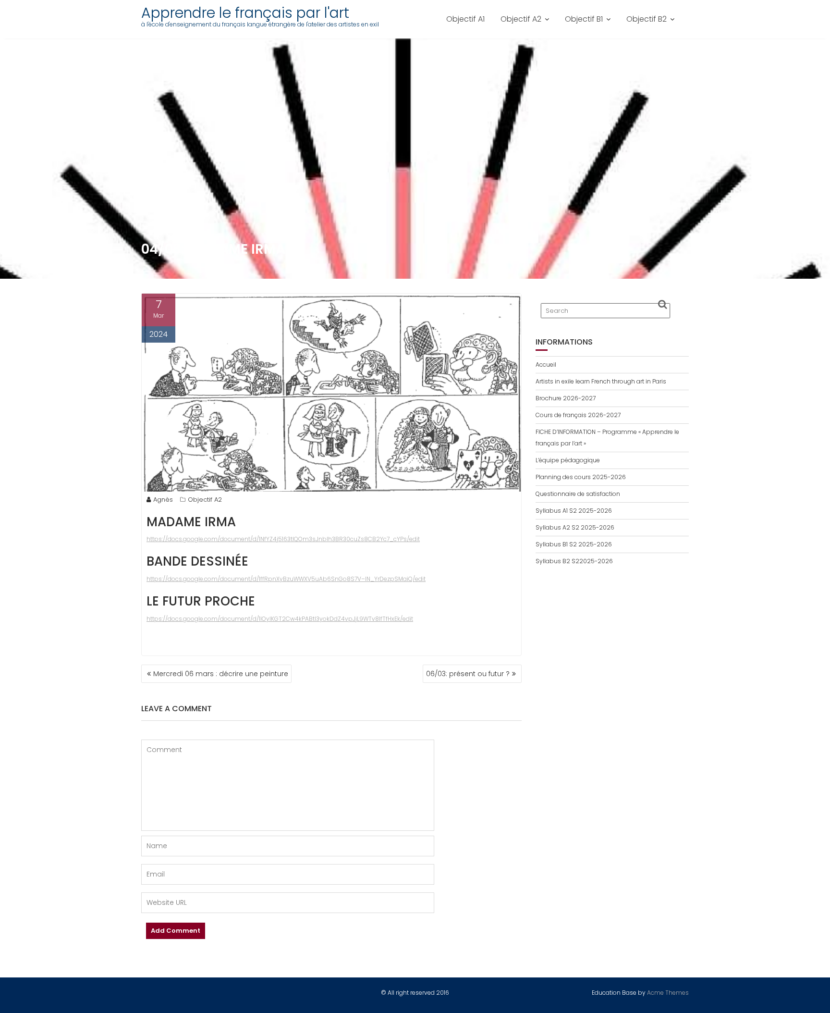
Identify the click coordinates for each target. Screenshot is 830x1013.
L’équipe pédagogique (568, 460)
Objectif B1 (584, 19)
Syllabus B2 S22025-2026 (574, 561)
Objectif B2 (646, 19)
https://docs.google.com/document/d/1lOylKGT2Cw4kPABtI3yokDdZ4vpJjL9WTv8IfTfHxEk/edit (279, 619)
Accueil (546, 364)
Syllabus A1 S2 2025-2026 (574, 510)
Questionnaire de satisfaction (578, 494)
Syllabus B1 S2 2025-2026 (574, 544)
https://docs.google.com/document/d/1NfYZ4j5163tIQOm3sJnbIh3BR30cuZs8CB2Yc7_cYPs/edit (283, 539)
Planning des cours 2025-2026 (581, 477)
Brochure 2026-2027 (566, 398)
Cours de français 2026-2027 (578, 415)
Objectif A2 (520, 19)
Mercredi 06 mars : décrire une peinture (220, 674)
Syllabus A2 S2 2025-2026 (575, 527)
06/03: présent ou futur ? (468, 674)
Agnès (163, 499)
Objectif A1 (465, 19)
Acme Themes (668, 992)
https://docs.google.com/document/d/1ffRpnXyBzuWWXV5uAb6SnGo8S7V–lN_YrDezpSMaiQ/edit (286, 579)
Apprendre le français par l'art (245, 12)
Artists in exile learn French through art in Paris (601, 381)
